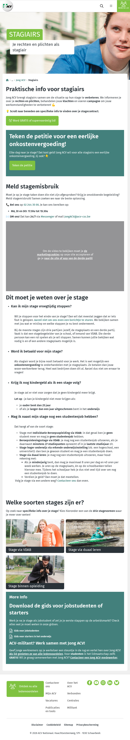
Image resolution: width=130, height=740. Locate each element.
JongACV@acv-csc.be (77, 216)
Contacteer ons (66, 480)
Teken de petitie (22, 165)
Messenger (47, 216)
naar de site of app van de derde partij (68, 258)
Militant (72, 707)
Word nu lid (123, 8)
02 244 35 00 (31, 204)
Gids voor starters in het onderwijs (32, 636)
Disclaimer (37, 724)
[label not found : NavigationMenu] (111, 6)
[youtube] (96, 682)
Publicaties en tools (53, 709)
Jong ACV (20, 80)
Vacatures (52, 700)
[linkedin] (109, 682)
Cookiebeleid (54, 724)
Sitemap (68, 724)
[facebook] (89, 682)
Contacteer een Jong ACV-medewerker (93, 657)
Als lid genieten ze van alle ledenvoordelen (36, 654)
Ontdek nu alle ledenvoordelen (28, 689)
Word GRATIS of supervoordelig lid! (34, 120)
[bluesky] (116, 682)
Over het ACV (72, 684)
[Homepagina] (7, 80)
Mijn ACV (51, 693)
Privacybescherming (87, 724)
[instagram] (103, 682)
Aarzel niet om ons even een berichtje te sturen (63, 320)
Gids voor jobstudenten (26, 630)
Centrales (73, 700)
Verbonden (74, 693)
